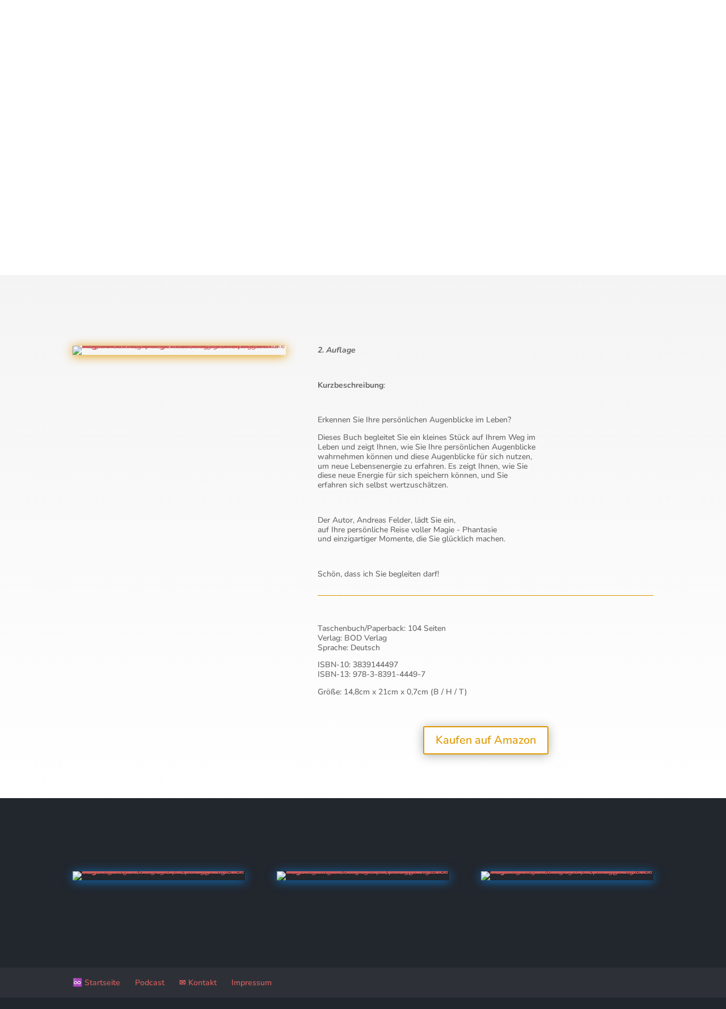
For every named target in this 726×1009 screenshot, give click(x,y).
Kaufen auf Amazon (486, 740)
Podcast (149, 982)
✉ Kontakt (198, 982)
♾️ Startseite (96, 982)
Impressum (251, 982)
